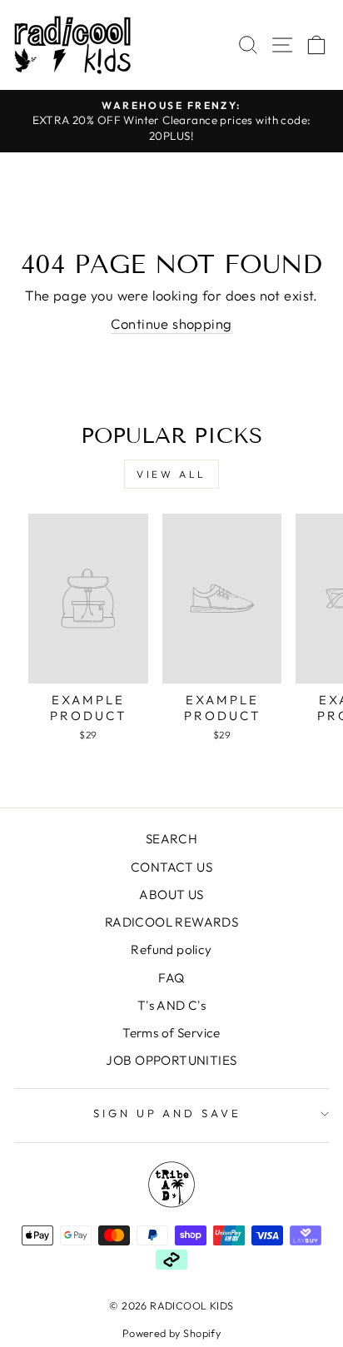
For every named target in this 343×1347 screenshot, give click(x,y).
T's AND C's (171, 1005)
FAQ (171, 978)
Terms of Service (171, 1033)
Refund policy (171, 949)
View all (171, 474)
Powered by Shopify (171, 1333)
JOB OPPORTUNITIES (171, 1060)
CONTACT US (171, 867)
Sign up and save (167, 1113)
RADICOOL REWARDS (172, 922)
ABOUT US (171, 894)
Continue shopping (171, 323)
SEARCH (171, 839)
